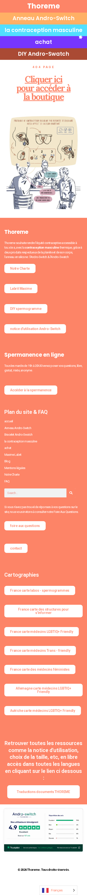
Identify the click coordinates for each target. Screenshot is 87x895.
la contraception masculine (43, 30)
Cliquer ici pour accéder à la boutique (43, 88)
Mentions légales (14, 468)
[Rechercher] (70, 492)
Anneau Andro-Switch (43, 18)
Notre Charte (11, 474)
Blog (7, 461)
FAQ (7, 481)
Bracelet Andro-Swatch (18, 434)
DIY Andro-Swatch (43, 54)
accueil (8, 421)
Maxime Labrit (13, 454)
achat (43, 42)
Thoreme (43, 6)
